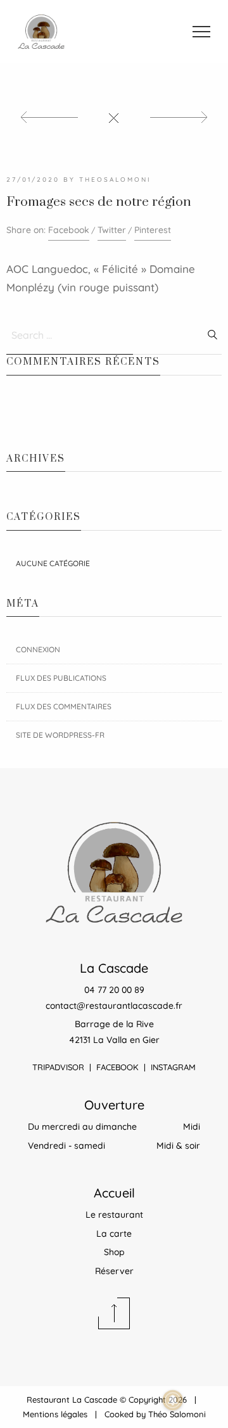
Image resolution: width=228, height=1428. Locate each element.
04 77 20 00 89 (114, 989)
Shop (114, 1252)
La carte (114, 1233)
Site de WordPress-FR (60, 735)
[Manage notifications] (173, 1400)
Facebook (68, 230)
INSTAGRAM (173, 1067)
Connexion (38, 649)
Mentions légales (55, 1414)
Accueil (114, 1193)
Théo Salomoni (177, 1414)
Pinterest (152, 230)
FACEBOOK (117, 1067)
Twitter (112, 230)
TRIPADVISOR (58, 1067)
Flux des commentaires (63, 706)
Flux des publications (61, 678)
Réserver (114, 1271)
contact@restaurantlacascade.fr (114, 1005)
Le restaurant (114, 1214)
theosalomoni (115, 179)
